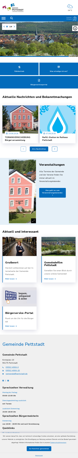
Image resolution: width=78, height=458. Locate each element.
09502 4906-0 (12, 367)
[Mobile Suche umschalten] (12, 18)
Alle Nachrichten (39, 149)
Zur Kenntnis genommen (39, 449)
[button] (75, 28)
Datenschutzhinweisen (58, 443)
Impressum (39, 455)
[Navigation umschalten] (3, 18)
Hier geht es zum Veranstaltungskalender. (52, 191)
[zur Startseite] (12, 7)
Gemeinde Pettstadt (23, 344)
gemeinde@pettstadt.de (17, 374)
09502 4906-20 (13, 370)
